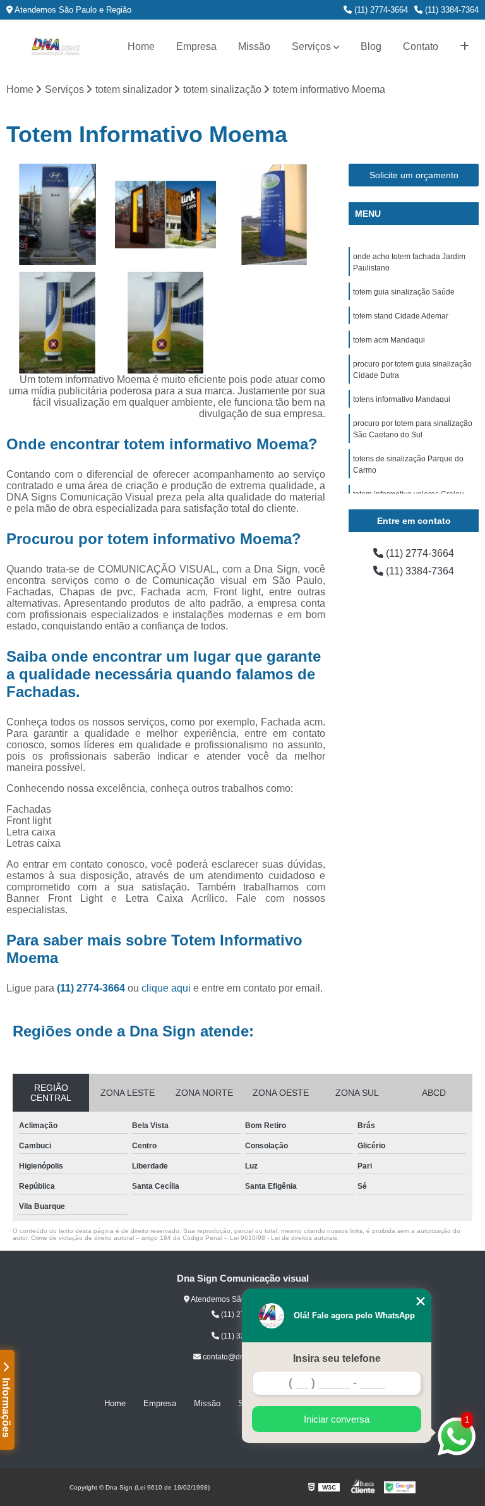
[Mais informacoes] (464, 46)
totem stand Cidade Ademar (400, 316)
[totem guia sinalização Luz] (166, 215)
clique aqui (166, 988)
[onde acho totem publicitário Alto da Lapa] (57, 323)
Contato (420, 46)
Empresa (196, 46)
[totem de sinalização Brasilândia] (57, 215)
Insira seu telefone (337, 1358)
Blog (371, 46)
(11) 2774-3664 (380, 10)
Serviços (311, 46)
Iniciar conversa (336, 1419)
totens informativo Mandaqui (401, 399)
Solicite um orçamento (413, 175)
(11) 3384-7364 (450, 10)
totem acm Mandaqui (389, 340)
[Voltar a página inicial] (55, 46)
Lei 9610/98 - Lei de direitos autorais (283, 1237)
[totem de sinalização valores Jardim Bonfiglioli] (274, 215)
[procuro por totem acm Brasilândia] (166, 323)
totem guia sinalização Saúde (404, 292)
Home (141, 46)
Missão (254, 46)
